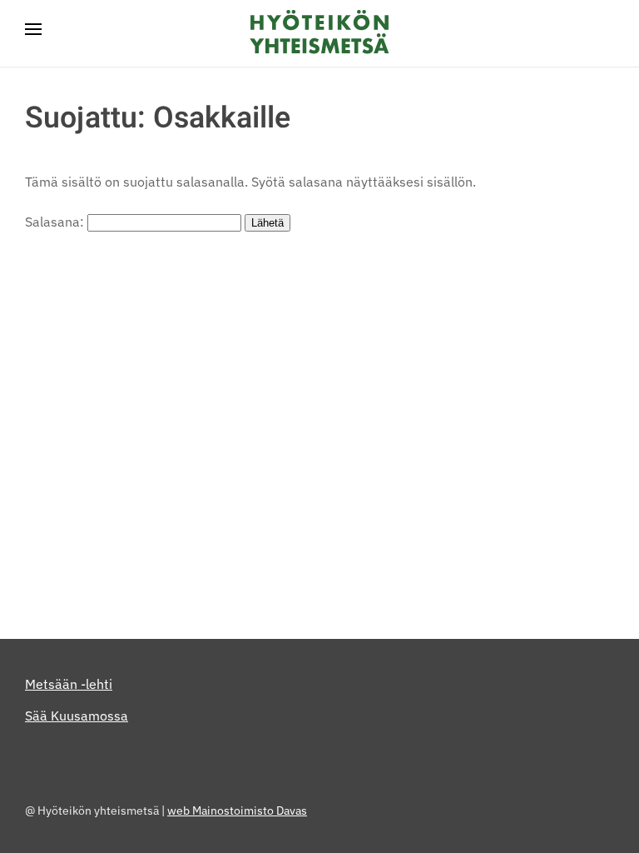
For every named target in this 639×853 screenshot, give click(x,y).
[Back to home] (319, 33)
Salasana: (56, 221)
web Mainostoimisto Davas (237, 810)
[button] (33, 33)
